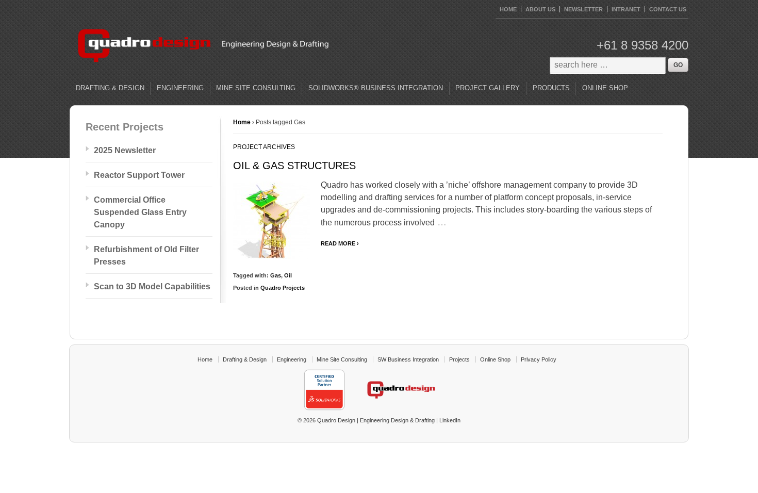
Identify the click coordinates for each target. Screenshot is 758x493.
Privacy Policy (538, 359)
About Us (540, 9)
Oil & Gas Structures (294, 165)
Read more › (340, 243)
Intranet (626, 9)
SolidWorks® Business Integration (375, 88)
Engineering (180, 88)
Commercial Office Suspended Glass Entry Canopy (140, 212)
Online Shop (605, 88)
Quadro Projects (282, 288)
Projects (459, 359)
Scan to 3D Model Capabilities (152, 286)
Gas (275, 275)
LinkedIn (449, 420)
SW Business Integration (408, 359)
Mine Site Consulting (255, 88)
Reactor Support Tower (139, 175)
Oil (288, 275)
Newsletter (583, 9)
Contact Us (667, 9)
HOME (508, 9)
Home (242, 122)
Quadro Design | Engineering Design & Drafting (375, 420)
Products (551, 88)
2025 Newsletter (125, 150)
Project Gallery (487, 88)
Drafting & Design (110, 88)
